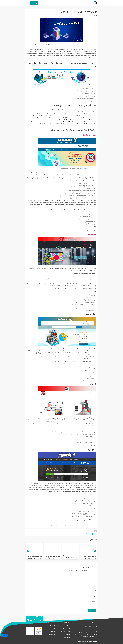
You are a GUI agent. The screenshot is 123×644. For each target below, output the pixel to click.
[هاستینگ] (69, 634)
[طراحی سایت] (69, 625)
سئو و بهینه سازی (64, 628)
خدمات (81, 2)
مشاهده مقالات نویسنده (86, 534)
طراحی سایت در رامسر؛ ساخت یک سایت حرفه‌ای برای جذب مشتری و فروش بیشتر (70, 557)
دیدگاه (94, 573)
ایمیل (94, 596)
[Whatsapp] (31, 620)
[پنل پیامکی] (69, 637)
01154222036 (88, 626)
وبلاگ (76, 2)
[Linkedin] (27, 620)
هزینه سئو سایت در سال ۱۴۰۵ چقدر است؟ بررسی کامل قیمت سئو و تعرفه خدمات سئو (53, 558)
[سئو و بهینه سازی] (69, 628)
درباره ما (72, 2)
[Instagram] (34, 620)
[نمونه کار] (54, 625)
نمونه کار (51, 626)
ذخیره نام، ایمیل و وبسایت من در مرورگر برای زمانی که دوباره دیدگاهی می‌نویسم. (79, 607)
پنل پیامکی (66, 637)
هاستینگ (66, 634)
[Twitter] (40, 620)
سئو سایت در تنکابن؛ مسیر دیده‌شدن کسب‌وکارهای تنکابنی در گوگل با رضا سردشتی (89, 558)
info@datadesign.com (90, 629)
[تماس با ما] (54, 634)
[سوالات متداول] (54, 628)
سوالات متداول (50, 628)
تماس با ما (51, 634)
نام (95, 590)
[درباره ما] (54, 631)
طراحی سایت (65, 626)
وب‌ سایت (94, 601)
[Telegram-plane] (37, 620)
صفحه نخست (86, 2)
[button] (45, 3)
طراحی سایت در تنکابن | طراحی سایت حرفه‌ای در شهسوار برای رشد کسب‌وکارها (35, 558)
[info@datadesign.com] (96, 629)
